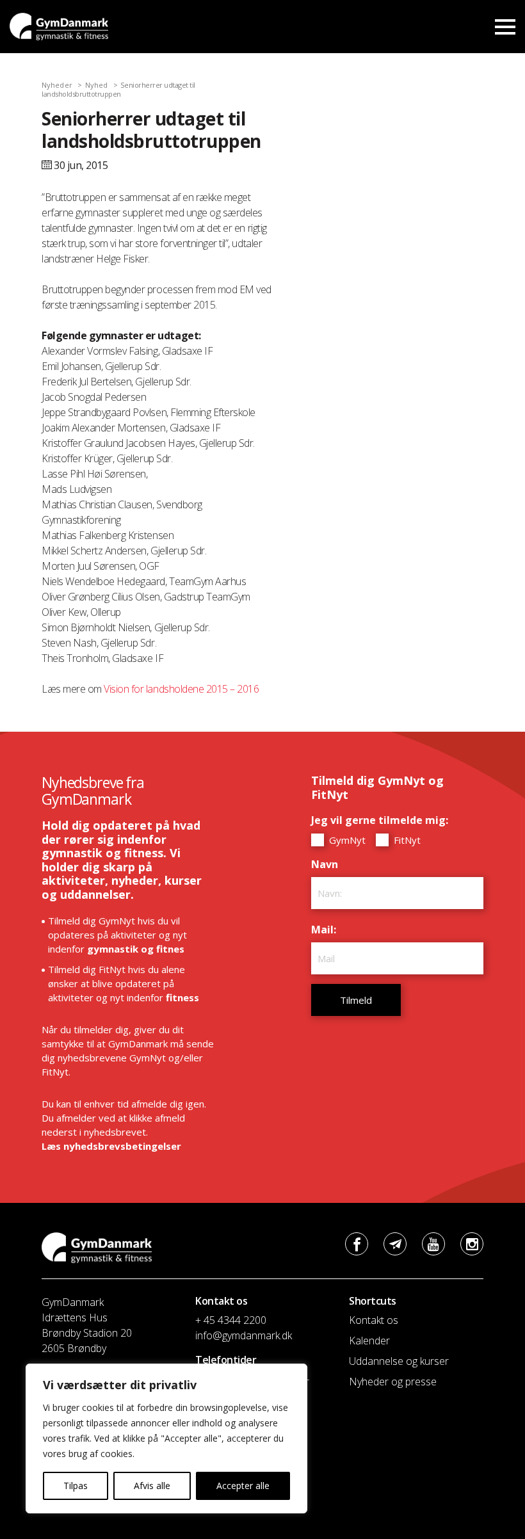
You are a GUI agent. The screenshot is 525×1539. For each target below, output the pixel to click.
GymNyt (346, 840)
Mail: (327, 930)
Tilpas (75, 1485)
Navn (327, 864)
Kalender (369, 1341)
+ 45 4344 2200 (230, 1320)
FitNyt (406, 840)
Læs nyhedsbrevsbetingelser (111, 1146)
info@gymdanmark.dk (243, 1335)
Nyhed (96, 85)
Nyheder (57, 85)
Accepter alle (243, 1485)
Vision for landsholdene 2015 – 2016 (181, 689)
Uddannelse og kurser (399, 1361)
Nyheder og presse (393, 1381)
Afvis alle (152, 1485)
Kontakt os (373, 1320)
